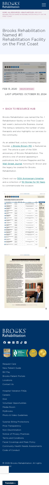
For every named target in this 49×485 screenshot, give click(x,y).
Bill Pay (6, 372)
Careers (6, 395)
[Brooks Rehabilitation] (14, 332)
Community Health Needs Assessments (22, 446)
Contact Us (8, 384)
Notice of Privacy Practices (16, 434)
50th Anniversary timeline (30, 178)
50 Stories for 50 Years (33, 182)
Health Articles (27, 12)
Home (5, 12)
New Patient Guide (12, 368)
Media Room (9, 407)
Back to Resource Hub (20, 108)
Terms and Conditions (13, 438)
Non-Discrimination (12, 430)
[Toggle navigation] (43, 4)
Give (5, 399)
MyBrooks (8, 411)
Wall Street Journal (12, 164)
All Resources (14, 12)
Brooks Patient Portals (14, 376)
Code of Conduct (11, 450)
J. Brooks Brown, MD (21, 146)
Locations (7, 380)
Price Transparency (12, 426)
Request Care (9, 364)
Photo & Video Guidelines (15, 415)
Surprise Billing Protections (16, 422)
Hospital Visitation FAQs (15, 391)
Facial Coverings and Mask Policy (19, 442)
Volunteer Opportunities (14, 403)
